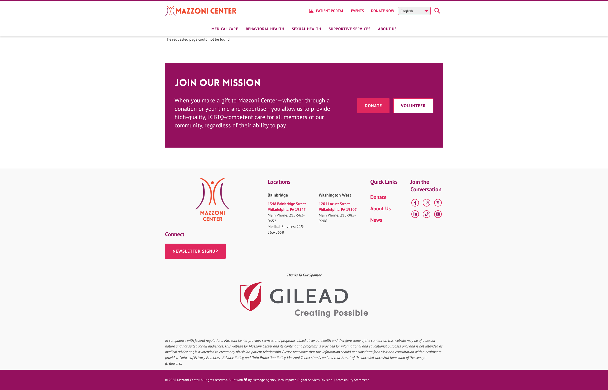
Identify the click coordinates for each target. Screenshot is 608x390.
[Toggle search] (438, 10)
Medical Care (224, 28)
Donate (373, 105)
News (376, 220)
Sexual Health (306, 28)
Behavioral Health (265, 28)
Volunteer (413, 105)
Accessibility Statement (352, 380)
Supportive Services (349, 28)
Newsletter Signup (195, 251)
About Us (387, 28)
